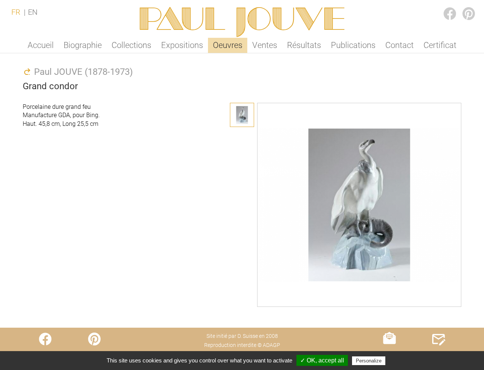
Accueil (41, 45)
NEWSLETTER (389, 354)
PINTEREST (94, 354)
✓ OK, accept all (322, 360)
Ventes (264, 45)
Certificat (440, 45)
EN (32, 12)
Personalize (369, 361)
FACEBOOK (45, 354)
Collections (131, 45)
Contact (399, 45)
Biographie (83, 45)
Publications (353, 45)
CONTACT (438, 354)
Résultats (304, 45)
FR (15, 12)
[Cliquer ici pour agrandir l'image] (242, 115)
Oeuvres (227, 45)
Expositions (182, 45)
